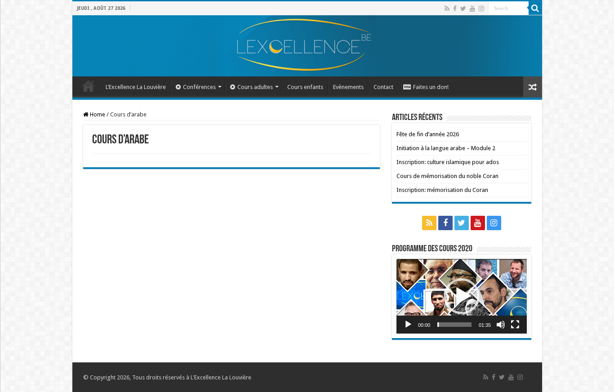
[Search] (535, 8)
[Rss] (447, 8)
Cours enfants (305, 87)
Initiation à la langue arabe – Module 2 (445, 148)
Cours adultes (255, 87)
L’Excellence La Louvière (136, 87)
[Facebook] (455, 8)
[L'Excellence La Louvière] (307, 45)
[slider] (454, 324)
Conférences (199, 87)
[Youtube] (472, 8)
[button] (462, 296)
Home (97, 114)
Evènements (348, 87)
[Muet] (500, 324)
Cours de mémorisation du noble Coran (447, 176)
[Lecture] (408, 324)
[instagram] (481, 8)
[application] (461, 296)
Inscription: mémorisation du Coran (442, 190)
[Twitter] (463, 8)
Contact (383, 87)
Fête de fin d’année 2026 (427, 134)
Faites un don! (431, 87)
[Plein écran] (515, 324)
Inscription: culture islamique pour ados (447, 162)
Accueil (88, 85)
